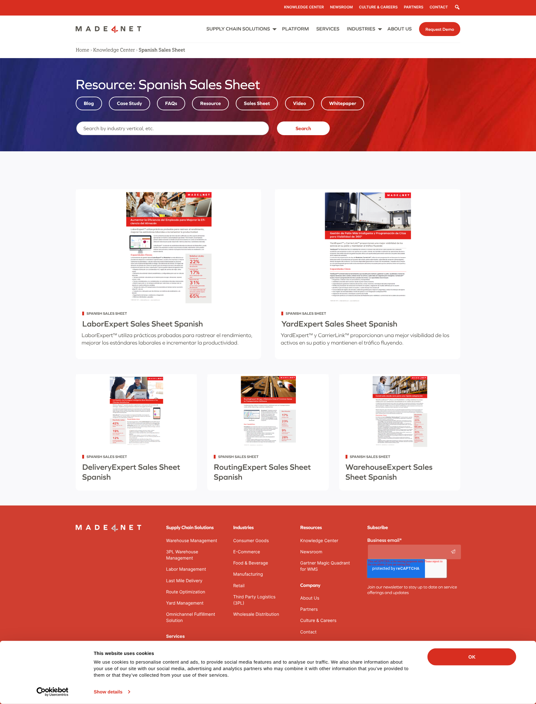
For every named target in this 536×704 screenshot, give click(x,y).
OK (472, 657)
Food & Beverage (250, 563)
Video (299, 103)
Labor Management (186, 569)
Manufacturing (248, 574)
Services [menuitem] (327, 29)
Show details (108, 692)
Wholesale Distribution (256, 614)
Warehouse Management (191, 540)
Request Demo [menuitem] (439, 29)
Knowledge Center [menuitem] (304, 7)
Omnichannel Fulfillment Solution (190, 617)
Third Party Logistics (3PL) (254, 600)
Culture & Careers (318, 620)
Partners (309, 609)
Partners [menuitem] (413, 7)
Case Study (129, 103)
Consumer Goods (251, 540)
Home (82, 50)
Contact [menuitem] (439, 7)
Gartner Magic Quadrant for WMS (325, 566)
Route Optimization (185, 592)
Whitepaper (342, 103)
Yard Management (185, 603)
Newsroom (311, 552)
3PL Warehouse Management (182, 555)
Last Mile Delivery (184, 580)
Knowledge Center (114, 50)
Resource (210, 103)
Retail (239, 585)
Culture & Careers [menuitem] (378, 7)
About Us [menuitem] (399, 29)
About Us (309, 598)
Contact (308, 632)
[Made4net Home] (108, 31)
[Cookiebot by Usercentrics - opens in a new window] (52, 692)
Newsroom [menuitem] (341, 7)
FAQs (171, 103)
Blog (89, 103)
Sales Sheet (257, 103)
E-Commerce (246, 552)
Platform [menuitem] (295, 29)
